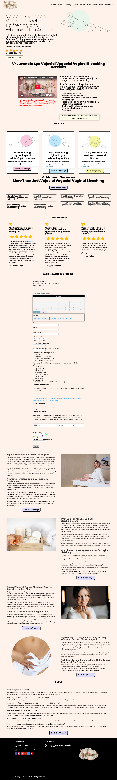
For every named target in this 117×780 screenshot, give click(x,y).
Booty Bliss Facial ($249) (42, 356)
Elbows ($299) (39, 378)
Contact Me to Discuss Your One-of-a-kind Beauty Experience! (79, 117)
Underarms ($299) (40, 372)
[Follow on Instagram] (19, 753)
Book (101, 5)
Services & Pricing (64, 5)
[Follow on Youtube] (25, 753)
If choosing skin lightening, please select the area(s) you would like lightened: (55, 364)
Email (35, 327)
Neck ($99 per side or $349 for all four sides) (49, 382)
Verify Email (37, 332)
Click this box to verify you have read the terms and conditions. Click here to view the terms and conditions (57, 399)
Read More (24, 164)
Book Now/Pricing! (22, 168)
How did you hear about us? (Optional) (46, 348)
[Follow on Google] (28, 753)
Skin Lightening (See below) (43, 360)
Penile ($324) (38, 371)
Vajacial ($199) (39, 355)
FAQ (76, 5)
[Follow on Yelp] (32, 753)
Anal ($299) (38, 367)
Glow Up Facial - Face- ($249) (44, 358)
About (95, 5)
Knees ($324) (38, 376)
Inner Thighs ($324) (41, 374)
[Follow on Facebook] (16, 753)
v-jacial (30, 242)
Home (53, 5)
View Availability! (15, 57)
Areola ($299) (38, 380)
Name (35, 323)
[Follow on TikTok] (22, 753)
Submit (36, 446)
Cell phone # (37, 337)
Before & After (85, 5)
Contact (108, 5)
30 (36, 312)
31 (43, 312)
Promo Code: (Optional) (41, 343)
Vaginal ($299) (39, 369)
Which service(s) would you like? (43, 353)
